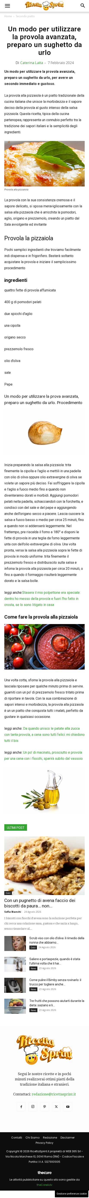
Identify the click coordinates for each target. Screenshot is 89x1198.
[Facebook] (21, 1107)
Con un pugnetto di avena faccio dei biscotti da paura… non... (39, 903)
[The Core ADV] (44, 1174)
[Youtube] (68, 1107)
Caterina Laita (31, 62)
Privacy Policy (44, 1143)
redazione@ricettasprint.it (54, 1094)
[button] (7, 6)
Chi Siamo (32, 1137)
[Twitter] (56, 1107)
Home (8, 16)
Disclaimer (67, 1137)
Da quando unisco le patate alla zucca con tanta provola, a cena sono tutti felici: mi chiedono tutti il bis (44, 734)
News (33, 968)
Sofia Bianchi (12, 911)
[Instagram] (33, 1107)
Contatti (16, 1137)
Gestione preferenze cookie (72, 1193)
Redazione (50, 1137)
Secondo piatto (25, 16)
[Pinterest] (44, 1107)
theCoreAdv (44, 1185)
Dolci (8, 893)
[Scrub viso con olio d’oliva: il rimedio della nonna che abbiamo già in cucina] (15, 943)
